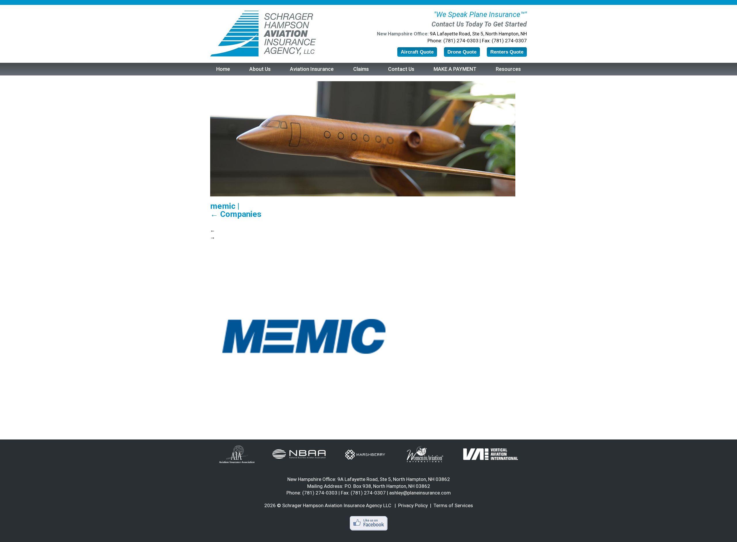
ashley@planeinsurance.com (420, 493)
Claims (361, 69)
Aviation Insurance (312, 69)
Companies (235, 214)
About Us (260, 69)
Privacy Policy (413, 505)
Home (223, 69)
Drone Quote (461, 52)
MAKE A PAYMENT (455, 69)
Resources (508, 69)
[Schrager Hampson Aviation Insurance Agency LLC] (263, 33)
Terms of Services (453, 505)
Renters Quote (506, 52)
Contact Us (401, 69)
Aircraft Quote (417, 52)
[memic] (302, 335)
